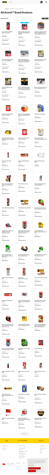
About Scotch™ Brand (43, 448)
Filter (45, 18)
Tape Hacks (21, 449)
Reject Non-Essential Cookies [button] (34, 468)
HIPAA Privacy (18, 463)
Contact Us (41, 440)
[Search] (41, 2)
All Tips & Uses (21, 458)
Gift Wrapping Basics (22, 448)
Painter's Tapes (4, 448)
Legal (8, 463)
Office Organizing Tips (22, 456)
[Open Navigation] (46, 2)
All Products (4, 449)
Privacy (12, 463)
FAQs (7, 440)
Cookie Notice (31, 465)
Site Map (41, 452)
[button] (40, 471)
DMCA (24, 463)
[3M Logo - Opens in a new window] (4, 2)
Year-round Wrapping (22, 453)
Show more (24, 433)
